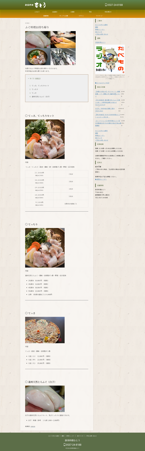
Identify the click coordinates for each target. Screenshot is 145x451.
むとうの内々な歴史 (101, 25)
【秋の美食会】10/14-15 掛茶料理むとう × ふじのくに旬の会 (107, 116)
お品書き (54, 12)
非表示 (38, 78)
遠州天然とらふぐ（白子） (41, 96)
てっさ (34, 93)
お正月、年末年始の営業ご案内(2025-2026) (105, 109)
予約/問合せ (108, 12)
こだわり (37, 12)
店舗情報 (45, 16)
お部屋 (72, 12)
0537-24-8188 (115, 5)
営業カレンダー (100, 29)
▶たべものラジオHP (102, 83)
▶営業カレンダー (101, 179)
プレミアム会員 (63, 16)
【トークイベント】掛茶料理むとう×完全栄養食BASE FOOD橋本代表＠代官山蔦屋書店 (108, 123)
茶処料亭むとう (100, 42)
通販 (96, 27)
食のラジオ (98, 32)
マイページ (99, 16)
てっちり (35, 89)
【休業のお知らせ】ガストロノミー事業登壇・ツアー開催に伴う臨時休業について (107, 93)
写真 (90, 12)
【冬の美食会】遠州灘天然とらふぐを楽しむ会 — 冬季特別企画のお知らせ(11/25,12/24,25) (107, 102)
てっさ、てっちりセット (40, 85)
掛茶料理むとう (72, 440)
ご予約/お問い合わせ (101, 34)
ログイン (81, 16)
